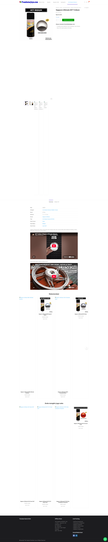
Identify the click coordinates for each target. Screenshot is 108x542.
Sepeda (48, 2)
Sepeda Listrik (56, 2)
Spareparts (63, 2)
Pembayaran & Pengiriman (78, 523)
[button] (86, 348)
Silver (43, 221)
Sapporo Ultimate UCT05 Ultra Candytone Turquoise (62, 502)
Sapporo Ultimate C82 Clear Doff (27, 501)
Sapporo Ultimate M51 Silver (81, 314)
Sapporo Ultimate (46, 216)
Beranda (57, 7)
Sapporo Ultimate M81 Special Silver (45, 315)
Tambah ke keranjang (68, 20)
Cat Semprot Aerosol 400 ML (48, 219)
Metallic (44, 223)
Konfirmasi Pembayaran (78, 521)
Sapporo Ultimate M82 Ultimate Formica (27, 392)
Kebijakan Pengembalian (78, 529)
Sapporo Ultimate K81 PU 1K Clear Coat (45, 502)
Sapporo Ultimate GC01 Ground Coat (81, 424)
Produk (61, 7)
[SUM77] (36, 23)
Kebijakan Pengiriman (77, 524)
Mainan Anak (41, 2)
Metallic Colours (54, 209)
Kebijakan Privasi (76, 527)
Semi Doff (44, 225)
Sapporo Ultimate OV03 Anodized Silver (63, 392)
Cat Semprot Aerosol (72, 2)
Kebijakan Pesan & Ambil (78, 526)
